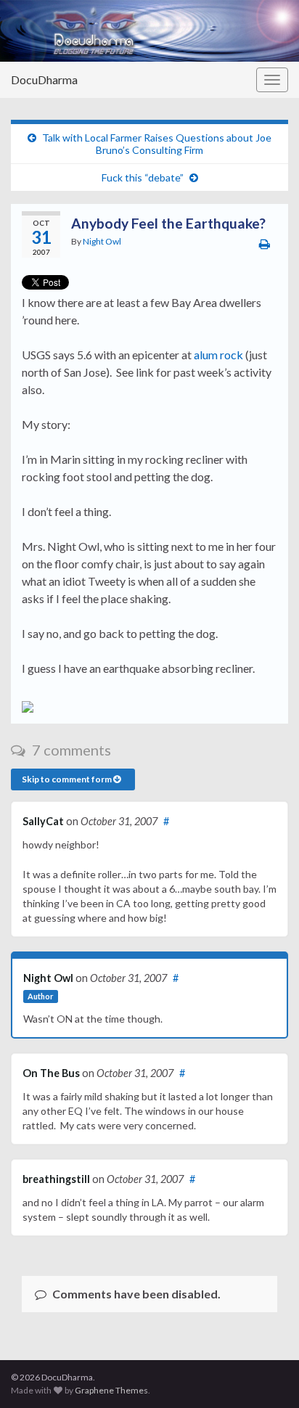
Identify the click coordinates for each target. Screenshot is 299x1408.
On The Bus (51, 1073)
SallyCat (43, 821)
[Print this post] (264, 243)
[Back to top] (266, 1375)
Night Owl (102, 241)
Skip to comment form (67, 779)
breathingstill (56, 1179)
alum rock (218, 354)
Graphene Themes (111, 1390)
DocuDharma (44, 79)
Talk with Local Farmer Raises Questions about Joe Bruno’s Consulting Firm (156, 143)
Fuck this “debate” (143, 177)
